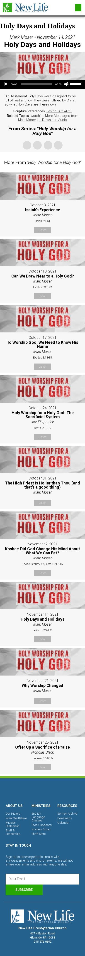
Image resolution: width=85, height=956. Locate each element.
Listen (42, 230)
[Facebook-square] (27, 790)
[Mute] (66, 84)
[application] (42, 84)
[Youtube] (58, 790)
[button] (78, 7)
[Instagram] (42, 790)
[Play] (6, 84)
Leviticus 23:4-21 (59, 111)
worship (37, 116)
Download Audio (54, 120)
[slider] (76, 84)
